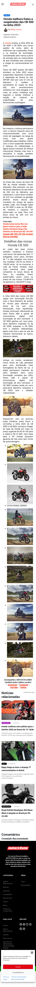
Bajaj (4, 763)
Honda (8, 43)
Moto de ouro (7, 898)
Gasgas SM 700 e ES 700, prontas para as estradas (18, 235)
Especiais (6, 891)
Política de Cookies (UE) (7, 910)
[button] (32, 952)
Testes (5, 902)
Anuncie (5, 935)
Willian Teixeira (16, 29)
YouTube (14, 687)
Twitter (23, 687)
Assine (5, 925)
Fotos (23, 881)
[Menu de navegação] (3, 4)
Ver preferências (18, 972)
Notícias (6, 15)
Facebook (23, 684)
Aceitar (18, 967)
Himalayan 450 (6, 806)
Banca (5, 905)
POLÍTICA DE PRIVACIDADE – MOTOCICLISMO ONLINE (8, 945)
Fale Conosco (7, 938)
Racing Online (25, 885)
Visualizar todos (29, 692)
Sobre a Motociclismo (7, 882)
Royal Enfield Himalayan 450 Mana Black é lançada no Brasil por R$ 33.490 (17, 813)
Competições (6, 723)
